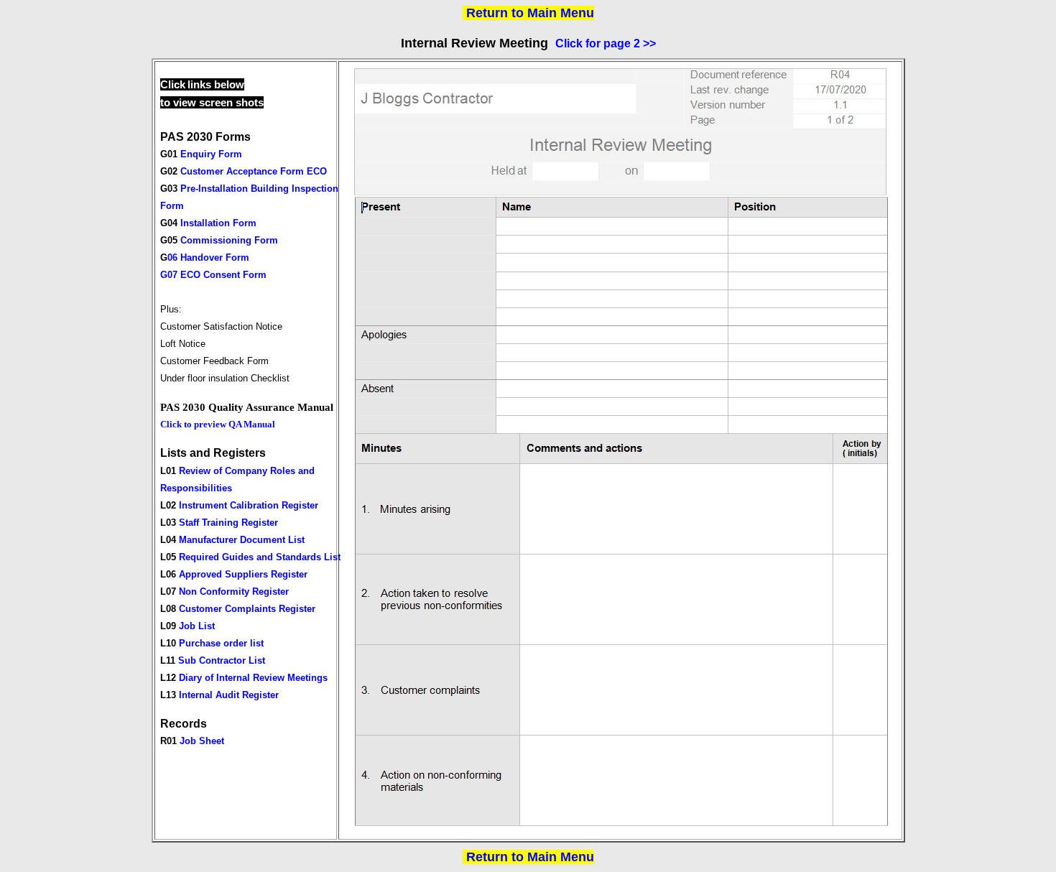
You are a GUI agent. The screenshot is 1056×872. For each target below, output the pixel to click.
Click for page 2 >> (605, 43)
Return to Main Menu (530, 13)
